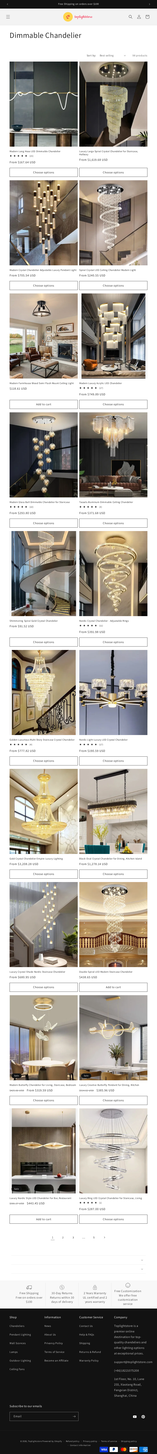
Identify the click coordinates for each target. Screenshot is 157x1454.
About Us (50, 1334)
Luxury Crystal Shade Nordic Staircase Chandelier (37, 971)
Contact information (80, 1445)
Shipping (84, 1343)
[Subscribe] (74, 1416)
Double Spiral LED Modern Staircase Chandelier (105, 971)
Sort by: (91, 55)
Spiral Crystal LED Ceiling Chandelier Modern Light (107, 270)
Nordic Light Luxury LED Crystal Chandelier (103, 739)
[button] (8, 17)
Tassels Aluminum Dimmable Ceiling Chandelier (106, 502)
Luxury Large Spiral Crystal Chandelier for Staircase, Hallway (108, 153)
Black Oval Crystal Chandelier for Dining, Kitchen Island (110, 858)
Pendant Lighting (20, 1334)
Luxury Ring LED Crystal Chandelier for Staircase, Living (110, 1198)
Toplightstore (35, 1441)
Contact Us (86, 1326)
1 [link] (52, 1237)
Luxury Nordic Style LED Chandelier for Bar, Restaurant (40, 1198)
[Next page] (104, 1237)
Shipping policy (129, 1441)
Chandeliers (17, 1326)
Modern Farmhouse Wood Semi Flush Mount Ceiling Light (42, 383)
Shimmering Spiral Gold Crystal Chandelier (34, 620)
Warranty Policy (89, 1360)
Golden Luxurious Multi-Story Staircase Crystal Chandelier (42, 739)
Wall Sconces (18, 1343)
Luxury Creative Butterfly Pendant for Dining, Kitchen (109, 1085)
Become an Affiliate (56, 1360)
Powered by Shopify (52, 1441)
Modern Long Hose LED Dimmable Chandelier (35, 151)
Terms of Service (54, 1352)
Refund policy (72, 1441)
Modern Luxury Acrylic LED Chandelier (100, 383)
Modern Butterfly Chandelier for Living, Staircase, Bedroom (43, 1085)
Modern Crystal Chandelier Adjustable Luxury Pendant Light (43, 270)
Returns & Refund (90, 1352)
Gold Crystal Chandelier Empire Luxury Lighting (36, 858)
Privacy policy (90, 1441)
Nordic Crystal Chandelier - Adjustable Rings (104, 620)
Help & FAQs (86, 1334)
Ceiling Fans (17, 1369)
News (47, 1326)
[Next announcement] (149, 4)
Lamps (14, 1352)
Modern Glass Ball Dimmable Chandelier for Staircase (40, 502)
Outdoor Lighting (20, 1360)
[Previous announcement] (7, 4)
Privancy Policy (53, 1343)
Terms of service (109, 1441)
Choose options (43, 172)
